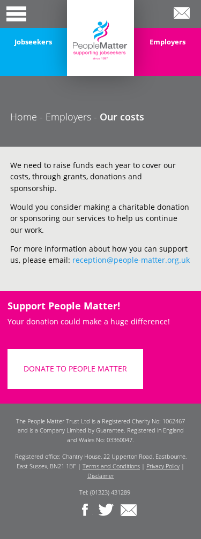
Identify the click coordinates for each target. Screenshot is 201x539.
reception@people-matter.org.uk (131, 260)
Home (23, 116)
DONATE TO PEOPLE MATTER (75, 368)
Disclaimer (100, 476)
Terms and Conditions (111, 466)
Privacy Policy (163, 466)
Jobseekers (33, 42)
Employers (167, 42)
